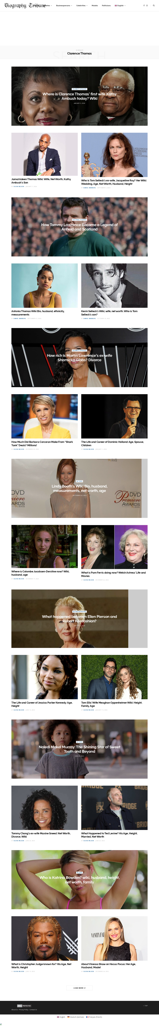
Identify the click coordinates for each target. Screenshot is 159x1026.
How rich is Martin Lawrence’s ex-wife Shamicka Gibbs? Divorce (79, 357)
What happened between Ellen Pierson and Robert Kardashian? (79, 618)
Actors (79, 481)
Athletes (46, 6)
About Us (14, 1010)
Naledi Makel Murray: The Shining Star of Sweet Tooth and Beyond (79, 749)
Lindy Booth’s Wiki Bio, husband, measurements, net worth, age (79, 488)
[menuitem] (120, 5)
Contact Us (33, 1010)
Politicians (106, 6)
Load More (79, 988)
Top (146, 1006)
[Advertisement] (79, 29)
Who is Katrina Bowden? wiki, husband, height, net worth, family (79, 879)
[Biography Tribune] (25, 5)
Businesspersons (63, 6)
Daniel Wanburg (89, 188)
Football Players (79, 220)
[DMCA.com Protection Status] (24, 1007)
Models (95, 6)
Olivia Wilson (19, 186)
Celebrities (80, 6)
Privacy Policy (23, 1010)
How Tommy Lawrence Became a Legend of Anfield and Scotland (79, 227)
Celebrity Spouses (79, 89)
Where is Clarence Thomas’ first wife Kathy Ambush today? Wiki (79, 96)
